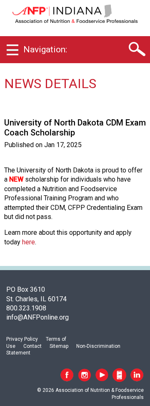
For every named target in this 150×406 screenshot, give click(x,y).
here (28, 242)
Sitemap (59, 346)
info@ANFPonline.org (37, 317)
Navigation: (45, 49)
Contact (32, 346)
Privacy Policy (22, 339)
